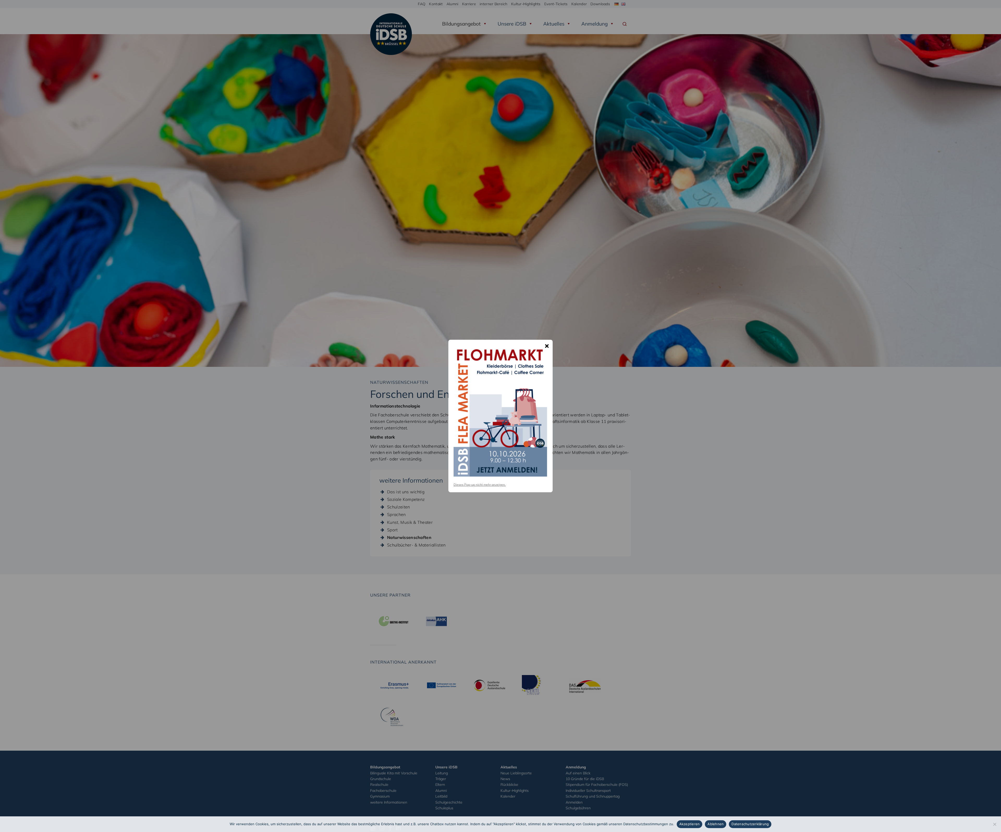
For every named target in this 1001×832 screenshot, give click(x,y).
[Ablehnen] (994, 824)
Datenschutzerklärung (750, 824)
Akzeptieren (689, 824)
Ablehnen (715, 824)
